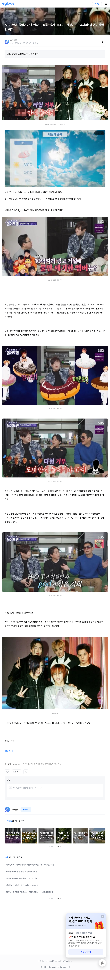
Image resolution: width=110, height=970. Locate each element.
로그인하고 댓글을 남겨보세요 (25, 787)
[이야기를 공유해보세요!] (25, 771)
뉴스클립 (16, 764)
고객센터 (41, 961)
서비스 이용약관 (52, 961)
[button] (25, 787)
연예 (9, 764)
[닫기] (102, 916)
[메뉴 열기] (106, 4)
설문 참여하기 (86, 952)
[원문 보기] (9, 751)
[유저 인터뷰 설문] (102, 963)
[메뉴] (102, 42)
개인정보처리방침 (65, 961)
